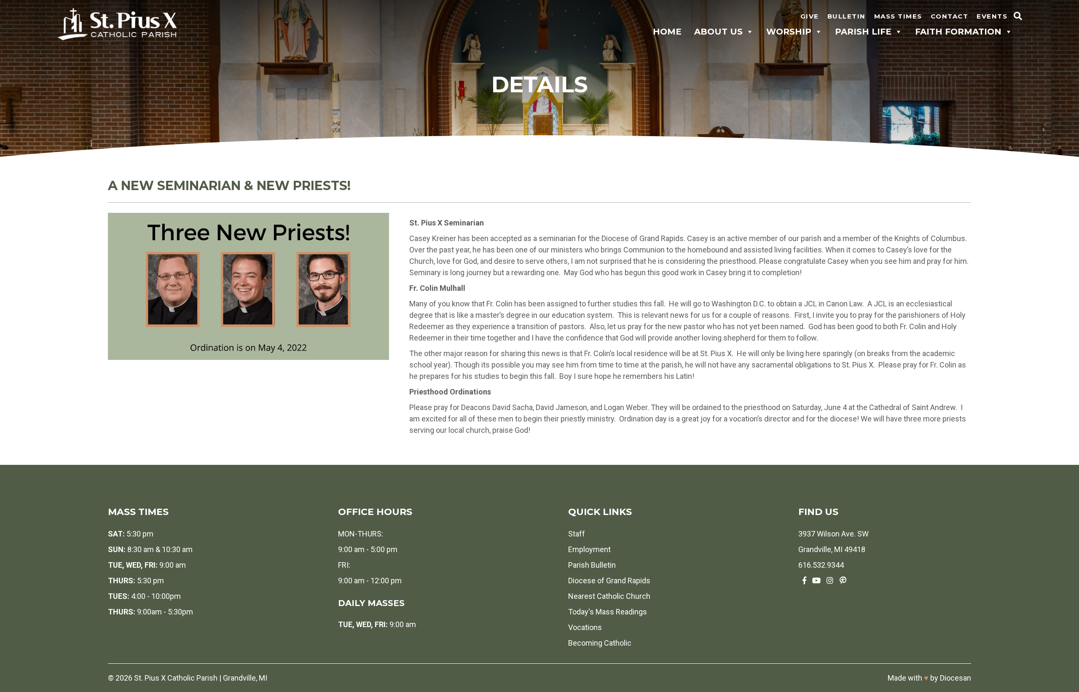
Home (667, 32)
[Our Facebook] (804, 580)
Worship (788, 32)
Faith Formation (958, 32)
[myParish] (843, 580)
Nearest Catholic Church (609, 596)
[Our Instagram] (830, 580)
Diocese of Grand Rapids (609, 580)
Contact (950, 16)
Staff (576, 533)
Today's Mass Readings (607, 611)
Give (809, 16)
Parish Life (863, 32)
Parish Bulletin (592, 565)
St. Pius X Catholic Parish (175, 677)
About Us (718, 32)
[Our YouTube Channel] (816, 580)
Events (992, 16)
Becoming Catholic (599, 642)
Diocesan (955, 677)
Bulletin (846, 16)
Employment (589, 549)
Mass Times (898, 16)
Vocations (585, 627)
